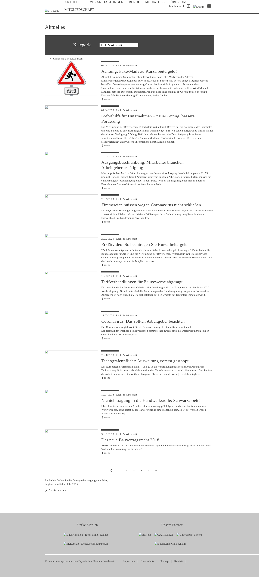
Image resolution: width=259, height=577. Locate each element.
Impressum (129, 561)
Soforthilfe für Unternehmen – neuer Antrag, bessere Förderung (148, 119)
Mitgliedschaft (79, 9)
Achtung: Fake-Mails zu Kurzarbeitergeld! (139, 71)
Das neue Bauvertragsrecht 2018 (130, 439)
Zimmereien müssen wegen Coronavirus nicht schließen (151, 204)
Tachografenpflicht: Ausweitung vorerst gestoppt (145, 360)
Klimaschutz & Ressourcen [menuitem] (68, 58)
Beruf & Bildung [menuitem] (62, 53)
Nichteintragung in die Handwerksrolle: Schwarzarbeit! (150, 400)
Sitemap (164, 561)
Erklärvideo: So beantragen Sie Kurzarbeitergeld (144, 244)
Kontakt (178, 561)
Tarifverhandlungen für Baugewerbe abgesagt (142, 281)
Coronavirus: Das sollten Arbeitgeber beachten (143, 321)
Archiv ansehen (57, 490)
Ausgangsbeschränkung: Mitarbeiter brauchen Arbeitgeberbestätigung (142, 165)
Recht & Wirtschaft (126, 65)
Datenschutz (147, 561)
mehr (107, 99)
